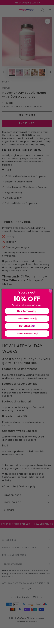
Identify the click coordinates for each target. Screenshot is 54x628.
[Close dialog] (50, 290)
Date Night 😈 (27, 325)
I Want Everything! (27, 333)
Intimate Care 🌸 (27, 318)
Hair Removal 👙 (27, 311)
